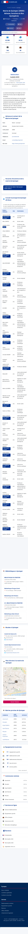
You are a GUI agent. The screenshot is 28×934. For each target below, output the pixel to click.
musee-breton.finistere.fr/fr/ (12, 652)
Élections (3, 908)
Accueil (9, 7)
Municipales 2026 (8, 839)
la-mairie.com (14, 919)
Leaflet (12, 695)
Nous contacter (5, 890)
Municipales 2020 (20, 82)
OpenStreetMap (18, 695)
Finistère (14, 7)
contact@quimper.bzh (17, 140)
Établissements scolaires (7, 903)
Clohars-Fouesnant (15, 799)
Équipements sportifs (9, 813)
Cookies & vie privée (6, 895)
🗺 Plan (19, 28)
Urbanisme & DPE (8, 821)
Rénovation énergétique (10, 825)
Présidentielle (7, 835)
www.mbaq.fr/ (9, 639)
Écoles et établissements (10, 810)
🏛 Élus (19, 24)
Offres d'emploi (7, 817)
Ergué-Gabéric (6, 725)
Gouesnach (5, 719)
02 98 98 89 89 (15, 136)
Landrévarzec (6, 739)
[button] (16, 681)
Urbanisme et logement (7, 913)
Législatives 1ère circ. (9, 846)
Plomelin (5, 722)
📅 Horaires (10, 28)
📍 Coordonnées (10, 24)
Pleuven (4, 731)
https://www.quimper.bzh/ (18, 143)
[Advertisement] (14, 59)
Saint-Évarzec (6, 728)
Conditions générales (6, 892)
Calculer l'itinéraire (15, 701)
